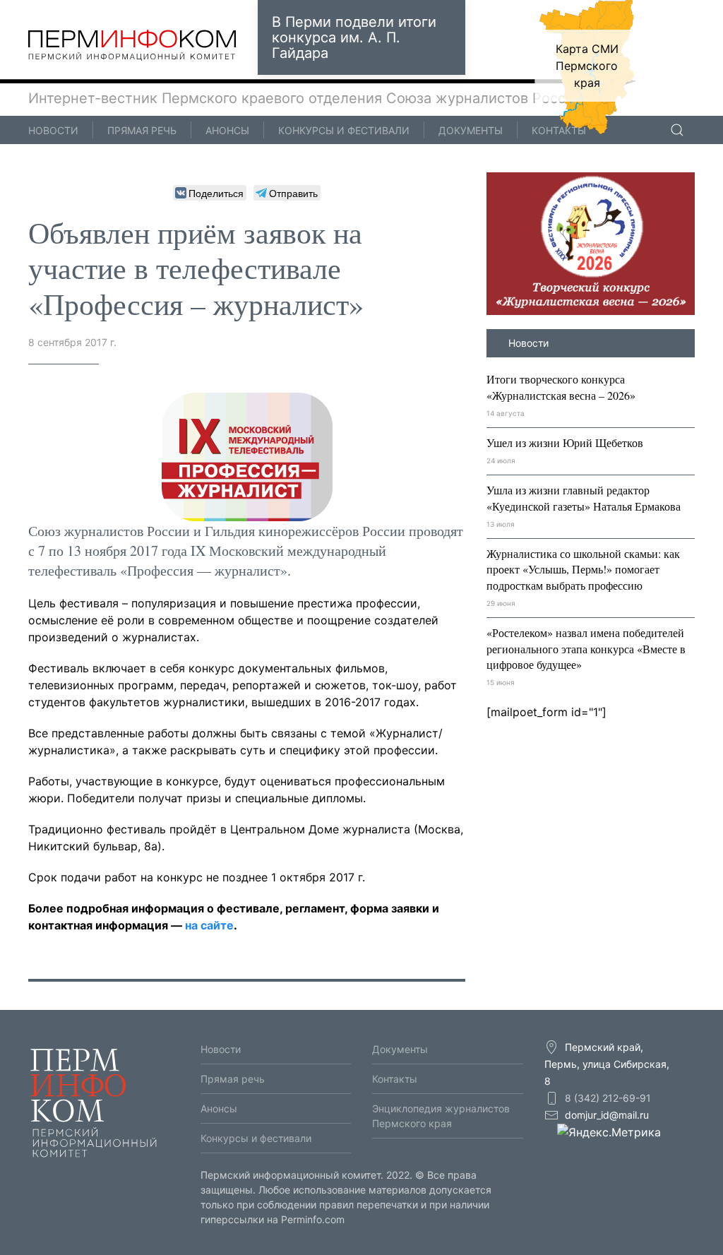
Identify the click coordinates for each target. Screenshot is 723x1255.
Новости (53, 130)
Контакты (559, 130)
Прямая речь (142, 130)
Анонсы (227, 130)
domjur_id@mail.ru (607, 1115)
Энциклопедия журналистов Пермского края (441, 1115)
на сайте (209, 925)
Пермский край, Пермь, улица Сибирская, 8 (606, 1064)
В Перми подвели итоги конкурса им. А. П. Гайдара (354, 37)
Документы (470, 130)
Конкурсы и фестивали (344, 130)
